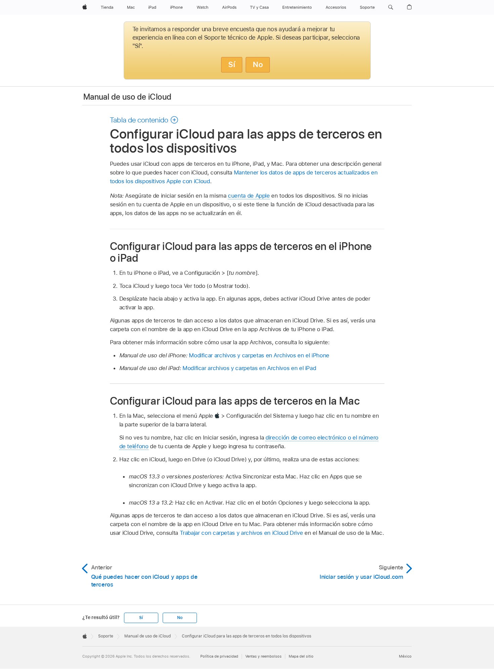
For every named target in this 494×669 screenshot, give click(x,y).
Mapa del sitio (301, 656)
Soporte (105, 636)
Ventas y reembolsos (263, 656)
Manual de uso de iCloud (127, 97)
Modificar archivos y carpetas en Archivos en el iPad (249, 368)
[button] (390, 7)
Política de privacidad (219, 656)
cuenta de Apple (249, 195)
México (405, 656)
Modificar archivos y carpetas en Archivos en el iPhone (259, 355)
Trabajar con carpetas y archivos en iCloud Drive (241, 532)
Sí (231, 64)
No (258, 64)
